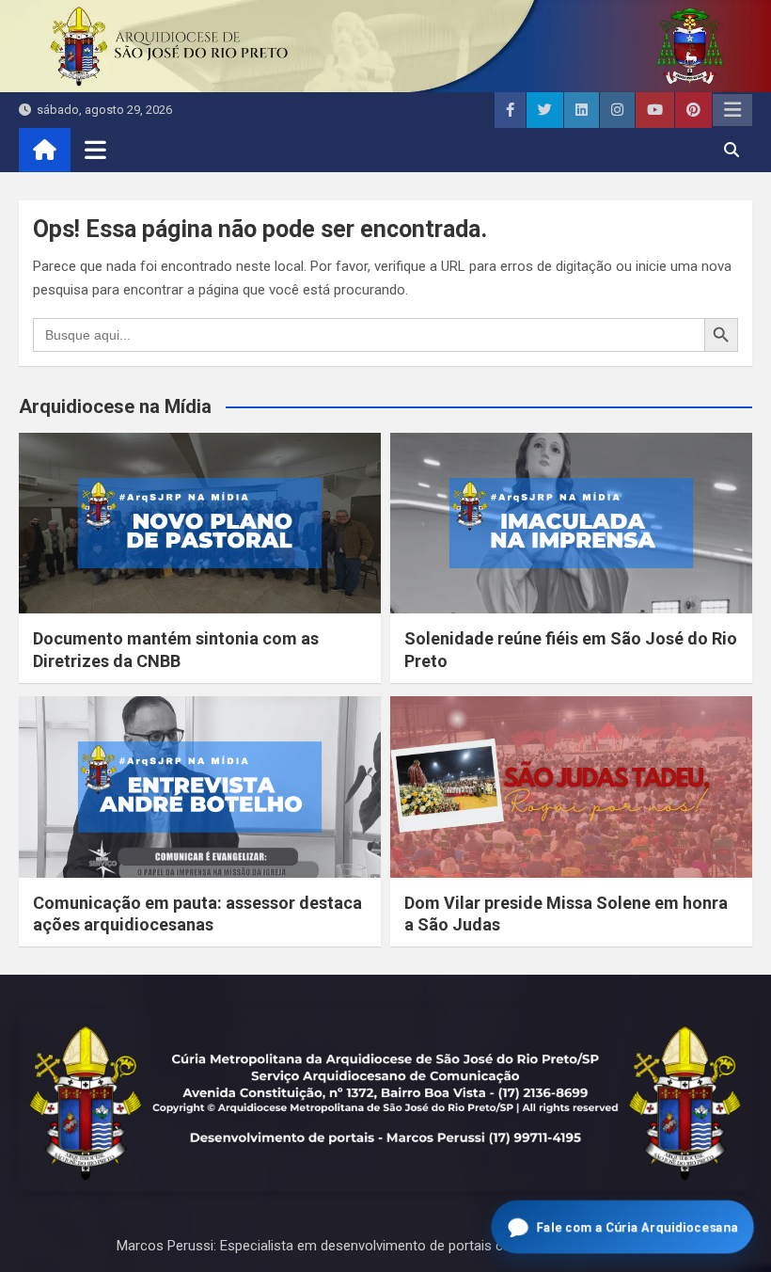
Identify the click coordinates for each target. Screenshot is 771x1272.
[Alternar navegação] (95, 149)
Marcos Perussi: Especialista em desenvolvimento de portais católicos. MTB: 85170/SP (385, 1245)
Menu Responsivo (732, 110)
